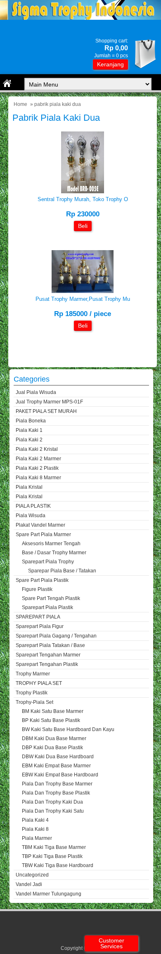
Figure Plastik (37, 589)
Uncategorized (32, 875)
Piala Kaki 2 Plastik (37, 468)
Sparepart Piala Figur (40, 626)
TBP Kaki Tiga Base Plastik (52, 856)
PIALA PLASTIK (33, 506)
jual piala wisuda (36, 392)
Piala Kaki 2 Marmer (38, 459)
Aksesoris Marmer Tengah (51, 543)
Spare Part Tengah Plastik (51, 598)
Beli (83, 226)
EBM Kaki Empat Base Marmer (56, 766)
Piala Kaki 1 (29, 430)
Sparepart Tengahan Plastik (47, 664)
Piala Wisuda (30, 515)
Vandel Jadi (29, 884)
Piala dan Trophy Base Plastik (56, 793)
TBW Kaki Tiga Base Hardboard (57, 865)
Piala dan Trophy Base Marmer (57, 784)
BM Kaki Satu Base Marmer (52, 711)
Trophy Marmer (33, 674)
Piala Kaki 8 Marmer (38, 478)
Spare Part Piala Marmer (43, 534)
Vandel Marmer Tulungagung (48, 894)
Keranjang (110, 64)
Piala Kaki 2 (29, 440)
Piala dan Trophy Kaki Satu (53, 811)
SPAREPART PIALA (38, 617)
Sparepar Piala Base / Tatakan (62, 571)
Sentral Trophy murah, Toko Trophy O (83, 199)
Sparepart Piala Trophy (48, 562)
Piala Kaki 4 (35, 820)
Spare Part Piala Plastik (42, 580)
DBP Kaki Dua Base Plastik (52, 747)
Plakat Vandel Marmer (40, 525)
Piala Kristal (29, 487)
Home (20, 104)
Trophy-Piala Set (34, 702)
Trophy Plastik (31, 693)
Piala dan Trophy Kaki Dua (52, 802)
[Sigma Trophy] (80, 18)
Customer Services (111, 943)
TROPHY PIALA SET (39, 683)
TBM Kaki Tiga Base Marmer (54, 847)
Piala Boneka (31, 421)
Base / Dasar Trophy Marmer (54, 553)
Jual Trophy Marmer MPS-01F (49, 402)
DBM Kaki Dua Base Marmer (54, 738)
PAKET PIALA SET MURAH (46, 411)
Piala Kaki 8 (35, 829)
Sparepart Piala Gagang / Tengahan (56, 636)
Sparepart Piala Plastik (47, 607)
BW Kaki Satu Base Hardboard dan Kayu (68, 729)
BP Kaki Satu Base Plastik (51, 720)
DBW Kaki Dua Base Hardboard (58, 756)
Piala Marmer (37, 838)
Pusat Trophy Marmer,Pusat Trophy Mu (83, 299)
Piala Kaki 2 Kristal (37, 449)
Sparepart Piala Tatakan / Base (50, 645)
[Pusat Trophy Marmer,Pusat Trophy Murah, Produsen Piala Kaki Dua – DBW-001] (83, 291)
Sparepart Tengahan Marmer (48, 655)
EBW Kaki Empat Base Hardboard (60, 775)
